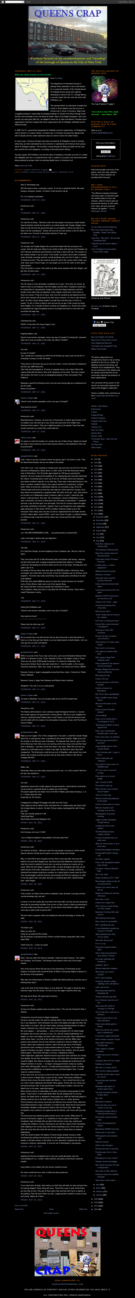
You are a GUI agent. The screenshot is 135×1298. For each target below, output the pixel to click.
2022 (96, 473)
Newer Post (19, 1209)
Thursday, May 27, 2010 (33, 200)
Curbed (94, 412)
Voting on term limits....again (106, 602)
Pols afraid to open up (103, 786)
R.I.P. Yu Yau (100, 944)
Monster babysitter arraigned (106, 968)
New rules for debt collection (106, 1171)
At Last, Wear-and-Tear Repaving (104, 227)
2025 (96, 463)
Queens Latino (96, 436)
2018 (96, 487)
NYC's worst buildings (103, 978)
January (99, 1195)
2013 (96, 504)
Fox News (58, 78)
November (100, 520)
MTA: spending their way (104, 925)
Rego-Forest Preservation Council (104, 340)
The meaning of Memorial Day (106, 550)
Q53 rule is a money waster (105, 1068)
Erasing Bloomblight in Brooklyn (107, 850)
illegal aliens (35, 172)
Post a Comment (21, 1206)
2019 (96, 483)
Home (51, 1209)
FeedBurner (110, 156)
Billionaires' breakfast (103, 1102)
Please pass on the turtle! (105, 1132)
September (100, 527)
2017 (96, 490)
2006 (96, 1209)
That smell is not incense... (105, 648)
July (98, 534)
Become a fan (96, 306)
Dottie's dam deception (104, 1145)
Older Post (83, 1209)
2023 (96, 469)
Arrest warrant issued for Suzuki (107, 1039)
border (25, 172)
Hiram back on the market (105, 1180)
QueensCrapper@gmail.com (102, 133)
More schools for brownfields (106, 921)
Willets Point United (98, 349)
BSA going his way (102, 675)
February (99, 1191)
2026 (96, 459)
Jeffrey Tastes (26, 438)
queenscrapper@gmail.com (67, 1284)
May (98, 541)
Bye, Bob (99, 1098)
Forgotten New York (98, 421)
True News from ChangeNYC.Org (104, 346)
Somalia (53, 172)
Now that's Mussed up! (104, 940)
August (99, 531)
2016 (96, 493)
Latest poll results (102, 987)
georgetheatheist (27, 456)
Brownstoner (96, 409)
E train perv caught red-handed (107, 1036)
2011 (96, 510)
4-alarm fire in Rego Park (104, 903)
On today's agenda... (103, 859)
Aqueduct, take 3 (102, 965)
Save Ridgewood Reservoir (101, 343)
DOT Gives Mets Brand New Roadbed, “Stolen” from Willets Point (104, 232)
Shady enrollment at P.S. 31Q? (107, 878)
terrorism (63, 172)
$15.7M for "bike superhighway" (107, 694)
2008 (96, 1202)
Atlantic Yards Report (99, 406)
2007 (96, 1206)
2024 (96, 466)
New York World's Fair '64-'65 (102, 337)
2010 (96, 514)
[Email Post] (50, 169)
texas (71, 172)
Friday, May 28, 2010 (31, 823)
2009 (96, 1199)
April (98, 1185)
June (98, 537)
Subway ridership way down (106, 997)
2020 (96, 480)
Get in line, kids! (101, 874)
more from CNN (26, 166)
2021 (96, 476)
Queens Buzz (96, 433)
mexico (46, 172)
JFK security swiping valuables (107, 1071)
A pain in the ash (101, 679)
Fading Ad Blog (97, 415)
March (98, 1188)
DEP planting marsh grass (105, 918)
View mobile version (51, 1213)
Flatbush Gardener (98, 418)
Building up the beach (103, 1064)
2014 (96, 500)
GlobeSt (94, 424)
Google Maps (100, 396)
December (100, 517)
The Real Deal (96, 444)
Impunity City (96, 427)
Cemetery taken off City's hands (107, 1061)
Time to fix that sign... (103, 795)
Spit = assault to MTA (103, 782)
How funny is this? (102, 899)
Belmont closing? (102, 1142)
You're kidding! (101, 715)
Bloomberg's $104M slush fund (107, 1129)
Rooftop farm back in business (107, 1149)
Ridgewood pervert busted (105, 571)
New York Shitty (97, 430)
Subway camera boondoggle (106, 1161)
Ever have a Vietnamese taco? (107, 621)
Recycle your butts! (102, 611)
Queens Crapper (31, 169)
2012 (96, 507)
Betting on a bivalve (103, 575)
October (99, 524)
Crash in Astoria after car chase (107, 804)
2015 (96, 497)
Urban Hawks (96, 447)
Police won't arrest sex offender (107, 737)
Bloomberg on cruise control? (106, 1158)
